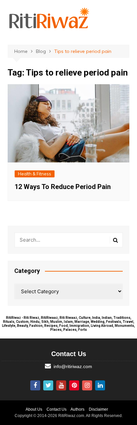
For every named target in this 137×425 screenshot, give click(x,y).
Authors (77, 409)
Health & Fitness (34, 173)
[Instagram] (87, 385)
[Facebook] (35, 385)
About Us (34, 409)
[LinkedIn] (100, 385)
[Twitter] (48, 385)
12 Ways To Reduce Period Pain (63, 187)
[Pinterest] (74, 385)
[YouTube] (61, 385)
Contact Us (57, 409)
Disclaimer (98, 409)
